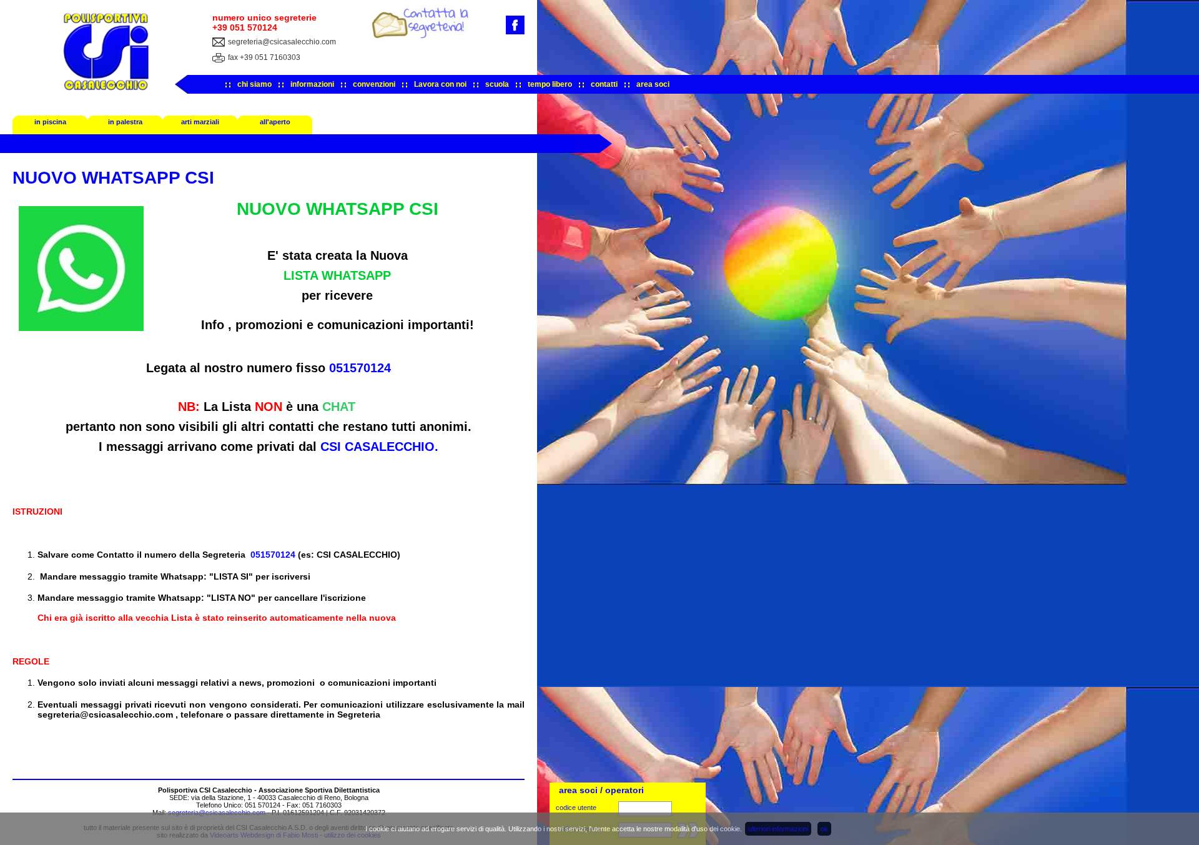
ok (824, 829)
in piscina (50, 122)
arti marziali (200, 122)
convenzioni (374, 84)
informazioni (312, 84)
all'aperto (275, 122)
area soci (652, 84)
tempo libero (550, 84)
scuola (497, 84)
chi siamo (254, 84)
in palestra (125, 122)
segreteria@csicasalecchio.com (282, 41)
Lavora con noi (440, 84)
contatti (604, 84)
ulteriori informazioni (778, 829)
